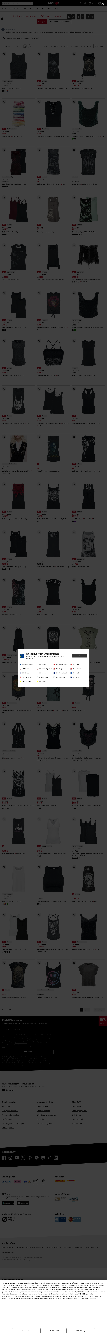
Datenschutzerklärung (89, 1298)
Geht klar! (25, 1330)
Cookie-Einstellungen (25, 1298)
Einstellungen (81, 1330)
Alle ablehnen (53, 1330)
